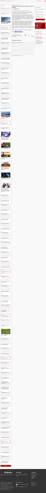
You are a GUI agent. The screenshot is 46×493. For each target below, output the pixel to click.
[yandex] (19, 486)
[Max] (27, 484)
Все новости (3, 5)
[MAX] (21, 32)
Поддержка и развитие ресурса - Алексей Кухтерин (34, 485)
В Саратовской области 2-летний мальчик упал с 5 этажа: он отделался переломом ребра (40, 10)
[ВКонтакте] (15, 32)
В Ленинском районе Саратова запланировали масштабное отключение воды (40, 12)
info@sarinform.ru (38, 27)
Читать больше (40, 19)
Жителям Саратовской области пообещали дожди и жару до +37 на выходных (40, 14)
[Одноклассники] (17, 32)
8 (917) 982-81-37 (40, 25)
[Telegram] (19, 32)
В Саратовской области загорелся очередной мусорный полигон (39, 16)
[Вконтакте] (19, 484)
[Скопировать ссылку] (22, 32)
